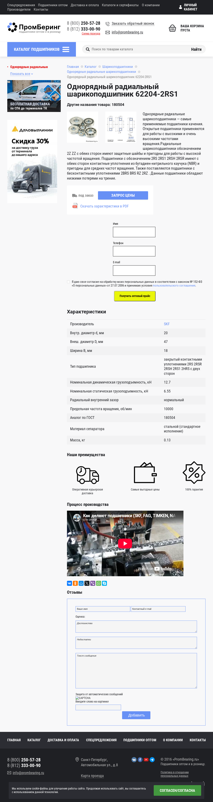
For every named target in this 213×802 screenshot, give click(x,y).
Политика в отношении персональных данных (175, 774)
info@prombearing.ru (127, 32)
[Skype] (104, 583)
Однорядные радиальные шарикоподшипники (101, 72)
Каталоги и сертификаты (120, 5)
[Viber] (92, 583)
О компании (151, 5)
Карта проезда (92, 775)
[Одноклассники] (75, 583)
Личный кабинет (190, 7)
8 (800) (83, 23)
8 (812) (83, 29)
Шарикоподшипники (117, 67)
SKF (167, 324)
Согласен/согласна (177, 790)
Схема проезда (91, 33)
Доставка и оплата (85, 5)
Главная (73, 67)
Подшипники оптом (53, 5)
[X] (86, 583)
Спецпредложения (21, 5)
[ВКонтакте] (69, 583)
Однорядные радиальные (29, 67)
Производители (19, 9)
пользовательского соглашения (174, 285)
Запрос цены (123, 195)
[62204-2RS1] (82, 128)
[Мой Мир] (81, 583)
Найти (196, 49)
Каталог (91, 67)
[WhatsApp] (98, 583)
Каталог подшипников (36, 49)
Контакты (41, 9)
